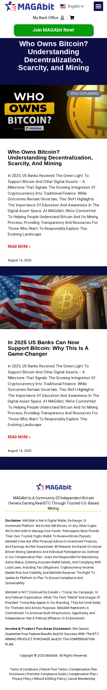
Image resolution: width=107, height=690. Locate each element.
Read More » (19, 246)
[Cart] (72, 17)
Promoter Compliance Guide (46, 674)
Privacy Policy (21, 679)
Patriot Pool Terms (54, 669)
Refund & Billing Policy (49, 679)
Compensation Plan (82, 674)
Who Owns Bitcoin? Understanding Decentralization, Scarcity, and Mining (50, 157)
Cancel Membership (81, 679)
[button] (98, 6)
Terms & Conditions (24, 669)
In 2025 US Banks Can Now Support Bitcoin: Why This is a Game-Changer (48, 348)
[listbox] (73, 6)
